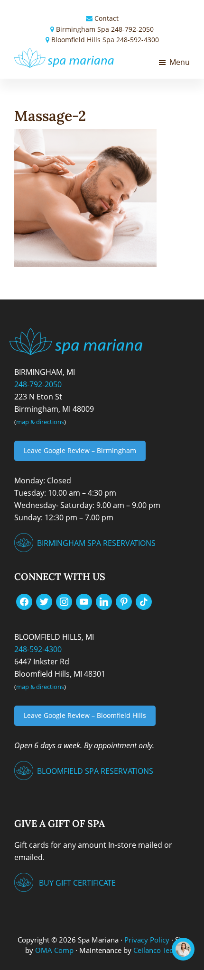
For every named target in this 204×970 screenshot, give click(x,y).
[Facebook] (24, 601)
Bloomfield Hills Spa (82, 39)
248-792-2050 (132, 29)
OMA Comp (54, 950)
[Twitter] (44, 601)
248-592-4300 (137, 39)
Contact (106, 18)
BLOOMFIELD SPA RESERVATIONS (95, 771)
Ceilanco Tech (154, 950)
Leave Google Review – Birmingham (80, 450)
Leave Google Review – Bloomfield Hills (85, 715)
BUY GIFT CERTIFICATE (77, 883)
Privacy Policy (146, 939)
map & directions (40, 421)
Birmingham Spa (82, 29)
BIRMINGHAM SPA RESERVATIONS (96, 543)
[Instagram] (64, 601)
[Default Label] (84, 601)
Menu (179, 62)
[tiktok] (144, 601)
